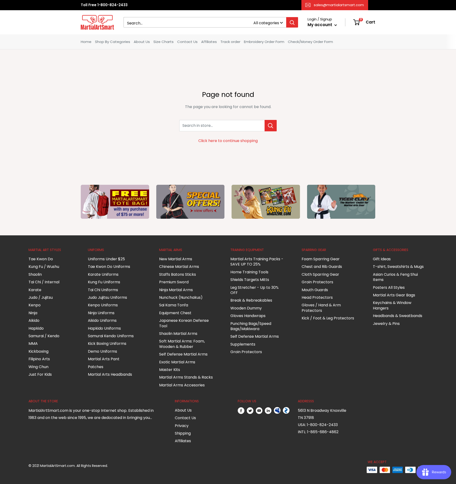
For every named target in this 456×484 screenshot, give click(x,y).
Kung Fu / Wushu (43, 266)
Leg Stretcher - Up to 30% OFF (254, 290)
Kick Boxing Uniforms (107, 343)
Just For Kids (40, 374)
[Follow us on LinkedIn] (268, 410)
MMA (33, 343)
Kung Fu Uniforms (104, 282)
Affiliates (209, 41)
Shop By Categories (112, 41)
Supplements (242, 344)
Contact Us (187, 41)
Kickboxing (38, 351)
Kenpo (34, 305)
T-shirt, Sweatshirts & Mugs (398, 266)
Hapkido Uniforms (104, 328)
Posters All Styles (389, 287)
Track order (230, 41)
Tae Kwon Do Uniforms (109, 266)
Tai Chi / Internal (43, 282)
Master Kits (169, 369)
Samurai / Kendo (43, 336)
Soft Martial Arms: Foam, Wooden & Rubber (182, 343)
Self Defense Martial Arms (183, 354)
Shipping (183, 433)
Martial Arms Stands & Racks (186, 377)
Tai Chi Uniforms (103, 290)
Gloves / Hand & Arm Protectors (321, 307)
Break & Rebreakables (251, 300)
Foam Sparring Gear (321, 259)
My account (320, 25)
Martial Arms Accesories (182, 385)
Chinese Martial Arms (179, 266)
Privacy (182, 425)
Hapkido (36, 328)
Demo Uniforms (102, 351)
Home (86, 41)
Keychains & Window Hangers (392, 305)
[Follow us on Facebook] (241, 410)
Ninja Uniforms (101, 313)
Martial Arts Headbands (110, 374)
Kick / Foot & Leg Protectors (328, 318)
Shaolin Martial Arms (178, 333)
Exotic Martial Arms (177, 362)
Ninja (32, 313)
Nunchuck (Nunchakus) (181, 297)
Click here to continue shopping (228, 140)
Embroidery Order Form (264, 41)
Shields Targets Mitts (249, 279)
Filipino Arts (39, 359)
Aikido (33, 320)
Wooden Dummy (246, 308)
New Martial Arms (175, 259)
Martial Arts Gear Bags (394, 295)
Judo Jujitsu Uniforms (107, 297)
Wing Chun (38, 367)
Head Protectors (317, 297)
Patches (95, 367)
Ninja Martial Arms (176, 290)
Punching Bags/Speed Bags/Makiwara (250, 326)
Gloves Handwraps (248, 315)
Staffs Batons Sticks (177, 274)
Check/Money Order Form (310, 41)
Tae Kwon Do (40, 259)
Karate (34, 290)
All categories (266, 23)
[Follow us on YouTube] (259, 410)
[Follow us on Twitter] (250, 410)
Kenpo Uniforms (103, 305)
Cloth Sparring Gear (320, 274)
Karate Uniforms (103, 274)
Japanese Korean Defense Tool (184, 323)
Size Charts (163, 41)
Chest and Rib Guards (322, 266)
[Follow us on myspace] (277, 410)
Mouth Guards (315, 290)
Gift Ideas (382, 259)
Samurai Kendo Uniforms (111, 336)
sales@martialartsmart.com (339, 4)
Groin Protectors (246, 352)
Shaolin (35, 274)
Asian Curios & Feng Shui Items (395, 277)
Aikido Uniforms (102, 320)
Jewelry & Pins (386, 323)
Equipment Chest (175, 313)
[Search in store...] (271, 125)
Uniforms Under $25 (106, 259)
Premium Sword (174, 282)
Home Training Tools (249, 272)
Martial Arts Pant (103, 359)
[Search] (292, 22)
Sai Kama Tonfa (173, 305)
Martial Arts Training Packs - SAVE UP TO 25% (256, 261)
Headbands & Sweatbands (397, 315)
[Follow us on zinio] (286, 410)
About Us (142, 41)
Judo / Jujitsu (40, 297)
